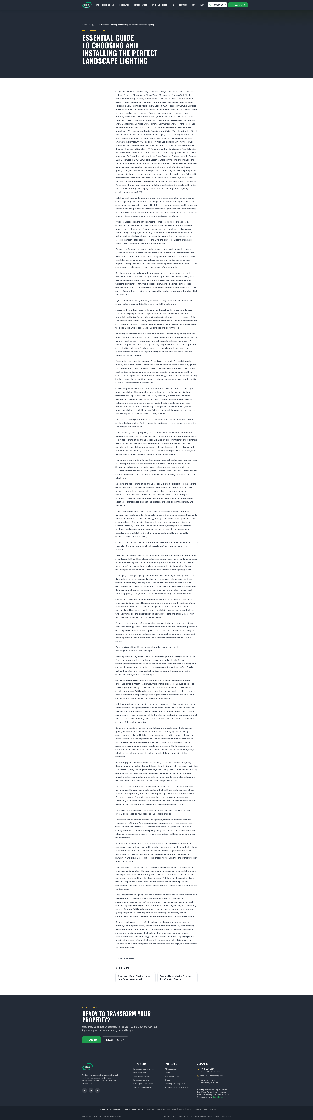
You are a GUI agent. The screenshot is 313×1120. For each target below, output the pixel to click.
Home (97, 5)
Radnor (190, 1109)
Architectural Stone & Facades (177, 1087)
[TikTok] (97, 1090)
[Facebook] (84, 1090)
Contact (200, 5)
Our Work (183, 5)
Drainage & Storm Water (143, 1084)
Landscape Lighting (141, 1080)
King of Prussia (210, 1109)
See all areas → (220, 1097)
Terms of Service (185, 1116)
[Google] (91, 1090)
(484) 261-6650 (219, 5)
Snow (171, 5)
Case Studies (213, 1116)
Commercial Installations (142, 1087)
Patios (167, 1073)
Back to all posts (126, 958)
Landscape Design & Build (143, 1069)
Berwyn (198, 1109)
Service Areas (200, 1116)
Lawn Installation (139, 1073)
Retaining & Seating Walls (175, 1084)
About (192, 5)
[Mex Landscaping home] (87, 4)
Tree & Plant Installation (142, 1076)
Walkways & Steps (172, 1076)
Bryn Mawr (171, 1109)
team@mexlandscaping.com (212, 1076)
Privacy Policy (170, 1116)
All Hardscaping (171, 1069)
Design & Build (108, 5)
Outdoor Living (140, 5)
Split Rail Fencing (159, 5)
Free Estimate (236, 5)
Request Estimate (114, 1039)
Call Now (93, 1039)
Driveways (169, 1080)
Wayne (181, 1109)
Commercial (226, 1116)
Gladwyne (161, 1109)
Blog (91, 25)
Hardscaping (124, 5)
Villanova (150, 1109)
